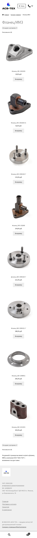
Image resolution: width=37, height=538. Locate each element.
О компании (7, 510)
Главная (6, 15)
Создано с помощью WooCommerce (14, 527)
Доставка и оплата (9, 504)
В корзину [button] (18, 79)
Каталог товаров (16, 15)
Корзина (23, 533)
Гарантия (5, 507)
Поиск (9, 534)
